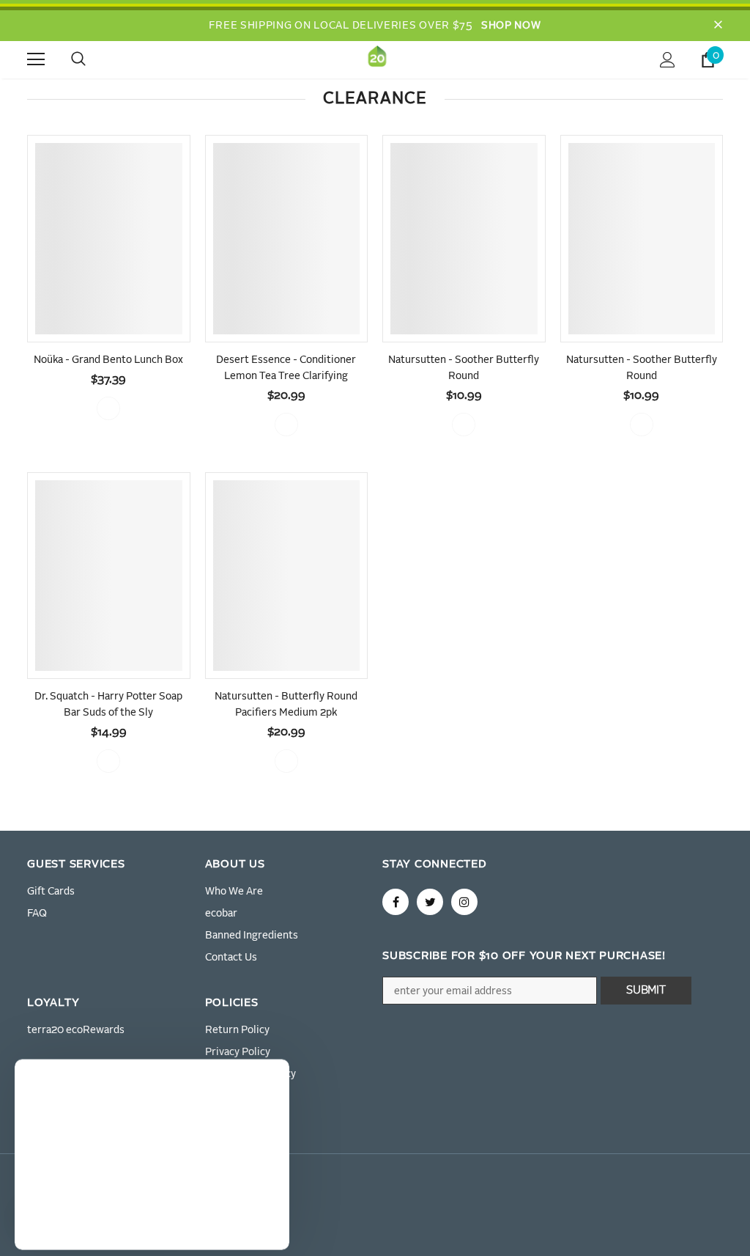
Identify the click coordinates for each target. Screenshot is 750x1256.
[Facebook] (395, 902)
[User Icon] (667, 59)
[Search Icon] (93, 59)
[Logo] (377, 59)
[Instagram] (464, 902)
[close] (717, 25)
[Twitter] (430, 902)
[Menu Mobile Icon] (36, 59)
